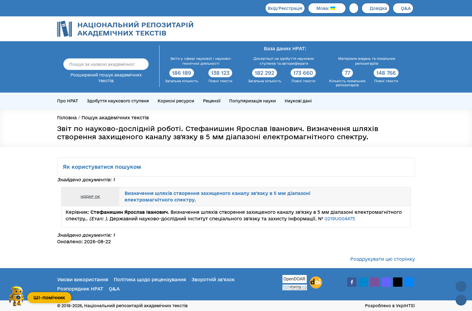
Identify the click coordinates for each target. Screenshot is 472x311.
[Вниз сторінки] (461, 300)
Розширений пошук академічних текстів (106, 78)
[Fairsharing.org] (294, 287)
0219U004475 (339, 218)
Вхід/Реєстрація (285, 8)
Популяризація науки (252, 101)
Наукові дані (298, 101)
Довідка (378, 8)
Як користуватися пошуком (103, 167)
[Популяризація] (402, 196)
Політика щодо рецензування (150, 279)
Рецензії (211, 101)
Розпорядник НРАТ (80, 288)
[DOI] (316, 282)
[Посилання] (390, 196)
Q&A (406, 8)
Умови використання (82, 279)
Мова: (323, 8)
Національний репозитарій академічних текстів (135, 29)
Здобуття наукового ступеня (118, 101)
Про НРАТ (67, 101)
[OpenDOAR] (294, 280)
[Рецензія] (396, 196)
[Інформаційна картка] (384, 196)
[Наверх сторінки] (461, 286)
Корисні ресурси (176, 101)
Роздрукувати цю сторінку (382, 259)
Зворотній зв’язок (213, 279)
